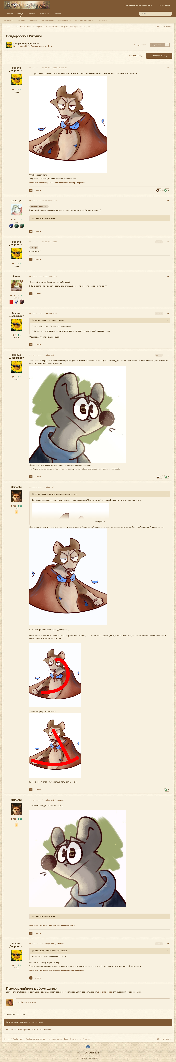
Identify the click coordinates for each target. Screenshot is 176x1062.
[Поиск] (169, 14)
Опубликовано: (43, 68)
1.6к (14, 219)
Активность (44, 14)
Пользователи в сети (84, 20)
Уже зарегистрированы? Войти (138, 5)
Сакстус (16, 200)
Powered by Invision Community (88, 1058)
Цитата (38, 190)
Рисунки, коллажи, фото (41, 46)
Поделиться (140, 45)
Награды (21, 20)
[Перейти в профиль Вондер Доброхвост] (9, 45)
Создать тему (135, 56)
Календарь (8, 20)
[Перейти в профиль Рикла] (16, 285)
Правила (33, 20)
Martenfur (16, 487)
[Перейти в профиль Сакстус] (16, 209)
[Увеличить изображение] (55, 675)
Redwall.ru (88, 1056)
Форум (20, 14)
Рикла (16, 276)
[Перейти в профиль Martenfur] (16, 496)
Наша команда (64, 20)
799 (14, 506)
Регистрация (164, 5)
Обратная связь (92, 1053)
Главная (9, 14)
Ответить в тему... (28, 1002)
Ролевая (31, 14)
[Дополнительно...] (167, 67)
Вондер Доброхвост (30, 43)
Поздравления (47, 20)
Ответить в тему (159, 56)
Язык (79, 1053)
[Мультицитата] (30, 190)
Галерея (57, 14)
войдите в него (105, 992)
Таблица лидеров (105, 20)
